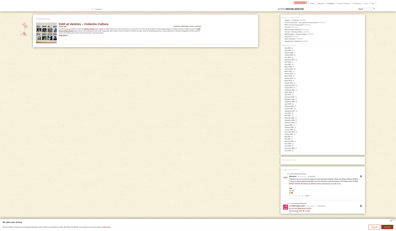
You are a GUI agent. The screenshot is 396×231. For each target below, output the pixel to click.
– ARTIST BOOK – (300, 3)
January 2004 (289, 129)
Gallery (312, 3)
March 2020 (288, 76)
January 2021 (289, 73)
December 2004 (289, 120)
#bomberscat (305, 184)
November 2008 (289, 99)
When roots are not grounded (294, 25)
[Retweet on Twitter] (288, 174)
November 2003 (289, 132)
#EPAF (297, 184)
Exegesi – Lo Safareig (292, 20)
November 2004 (289, 122)
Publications (357, 3)
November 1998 (289, 148)
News (366, 3)
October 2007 (289, 108)
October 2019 (289, 78)
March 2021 (288, 71)
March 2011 (288, 92)
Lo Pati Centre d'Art (297, 206)
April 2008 (288, 104)
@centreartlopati (310, 206)
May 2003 (288, 136)
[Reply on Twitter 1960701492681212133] (290, 195)
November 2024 (289, 60)
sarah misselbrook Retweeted (298, 174)
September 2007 (290, 111)
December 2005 (289, 118)
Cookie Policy (106, 227)
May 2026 (288, 48)
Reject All (374, 227)
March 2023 (288, 67)
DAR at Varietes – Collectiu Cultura (83, 24)
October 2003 (289, 134)
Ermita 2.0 (288, 36)
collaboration (184, 26)
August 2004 (288, 125)
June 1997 (288, 150)
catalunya (177, 26)
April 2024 (288, 62)
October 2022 (289, 69)
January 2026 (289, 53)
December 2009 (289, 97)
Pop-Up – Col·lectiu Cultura (293, 32)
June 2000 (288, 143)
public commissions (344, 3)
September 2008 (290, 101)
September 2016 (290, 85)
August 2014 (288, 87)
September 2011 (290, 90)
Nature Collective (290, 39)
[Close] (392, 220)
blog (372, 3)
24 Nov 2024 (321, 206)
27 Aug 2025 (311, 176)
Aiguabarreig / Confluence (293, 41)
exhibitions (330, 3)
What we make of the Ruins (293, 29)
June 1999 (288, 146)
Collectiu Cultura (89, 29)
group (192, 26)
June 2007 (288, 113)
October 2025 (289, 55)
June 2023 (288, 64)
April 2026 (288, 50)
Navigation (98, 9)
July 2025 (288, 57)
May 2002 (288, 139)
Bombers (292, 176)
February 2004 (289, 127)
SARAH (291, 9)
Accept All (387, 227)
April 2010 (288, 94)
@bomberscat (302, 176)
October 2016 (289, 83)
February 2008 (289, 106)
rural (195, 26)
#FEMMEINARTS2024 (303, 208)
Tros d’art (288, 27)
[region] (198, 225)
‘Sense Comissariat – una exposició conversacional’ (301, 22)
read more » (63, 35)
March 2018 (288, 80)
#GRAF (292, 184)
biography (321, 3)
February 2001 (289, 141)
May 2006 (288, 115)
